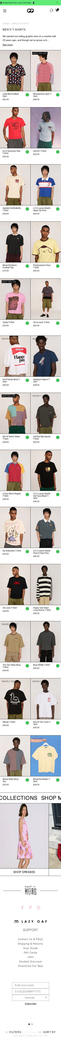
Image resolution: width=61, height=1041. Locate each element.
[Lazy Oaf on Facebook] (22, 908)
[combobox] (29, 998)
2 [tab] (32, 1024)
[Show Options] (46, 998)
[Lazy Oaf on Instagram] (38, 908)
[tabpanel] (30, 960)
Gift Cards (30, 953)
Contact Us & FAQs (30, 939)
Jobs (30, 957)
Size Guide (30, 948)
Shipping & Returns (30, 944)
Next (29, 70)
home (6, 24)
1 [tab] (29, 1024)
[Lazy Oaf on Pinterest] (30, 908)
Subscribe (30, 1003)
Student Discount (30, 962)
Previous (1, 70)
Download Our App (30, 966)
